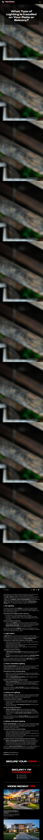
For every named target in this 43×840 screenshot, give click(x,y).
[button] (40, 2)
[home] (8, 2)
